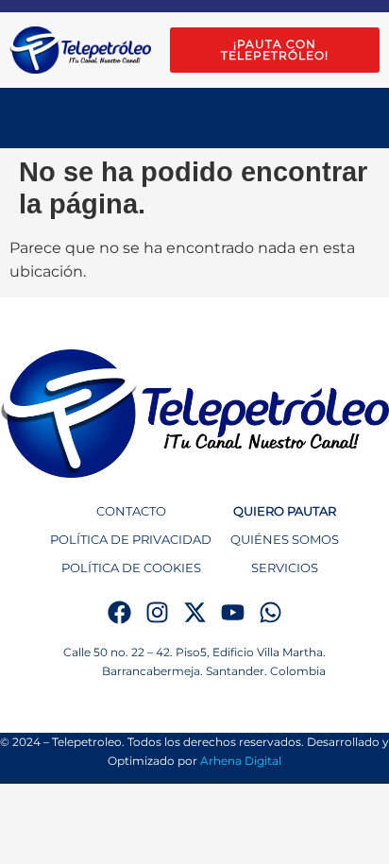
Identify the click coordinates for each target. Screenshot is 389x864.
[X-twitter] (195, 612)
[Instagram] (157, 612)
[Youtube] (233, 612)
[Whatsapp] (270, 612)
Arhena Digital (240, 761)
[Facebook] (119, 612)
